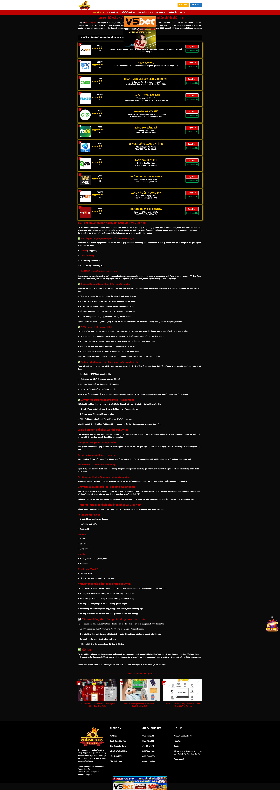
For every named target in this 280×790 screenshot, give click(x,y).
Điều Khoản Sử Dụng (118, 746)
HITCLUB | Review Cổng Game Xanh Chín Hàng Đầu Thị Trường (182, 705)
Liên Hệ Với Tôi (116, 756)
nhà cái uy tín (90, 23)
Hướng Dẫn (173, 12)
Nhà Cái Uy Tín (98, 12)
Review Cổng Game (145, 12)
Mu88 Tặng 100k (148, 756)
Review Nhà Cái (112, 12)
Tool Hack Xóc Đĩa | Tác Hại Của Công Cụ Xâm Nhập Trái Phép (97, 705)
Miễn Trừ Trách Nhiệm (118, 751)
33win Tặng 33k (148, 741)
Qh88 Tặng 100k (148, 751)
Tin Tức (182, 12)
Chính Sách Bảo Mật (118, 741)
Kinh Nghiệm (160, 12)
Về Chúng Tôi (115, 736)
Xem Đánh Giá (192, 50)
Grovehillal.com (84, 750)
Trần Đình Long (116, 761)
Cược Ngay (192, 47)
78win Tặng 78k (148, 736)
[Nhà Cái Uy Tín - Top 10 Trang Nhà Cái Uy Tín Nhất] (87, 5)
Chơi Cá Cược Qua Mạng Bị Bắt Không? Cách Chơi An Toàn (140, 705)
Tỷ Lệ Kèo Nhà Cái (128, 12)
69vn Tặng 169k (148, 746)
